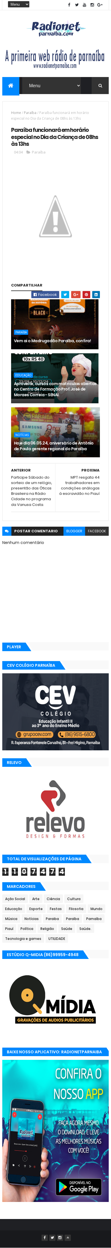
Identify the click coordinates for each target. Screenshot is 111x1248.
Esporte (36, 908)
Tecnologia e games (23, 938)
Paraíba (30, 112)
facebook (97, 531)
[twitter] (77, 5)
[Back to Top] (68, 1238)
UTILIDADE (56, 938)
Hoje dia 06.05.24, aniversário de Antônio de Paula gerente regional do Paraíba (54, 446)
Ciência (53, 898)
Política (26, 928)
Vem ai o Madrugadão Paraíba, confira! (52, 341)
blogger (74, 531)
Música (11, 918)
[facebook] (69, 5)
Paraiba (52, 918)
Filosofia (76, 908)
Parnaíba (94, 918)
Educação (23, 375)
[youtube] (84, 5)
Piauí (9, 928)
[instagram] (92, 5)
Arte (36, 898)
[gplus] (100, 5)
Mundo (96, 908)
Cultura (74, 898)
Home (16, 112)
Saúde (66, 928)
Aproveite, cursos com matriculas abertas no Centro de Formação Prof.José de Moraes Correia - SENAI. (55, 389)
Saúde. (85, 928)
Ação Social (15, 898)
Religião (47, 928)
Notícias (22, 435)
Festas (56, 908)
